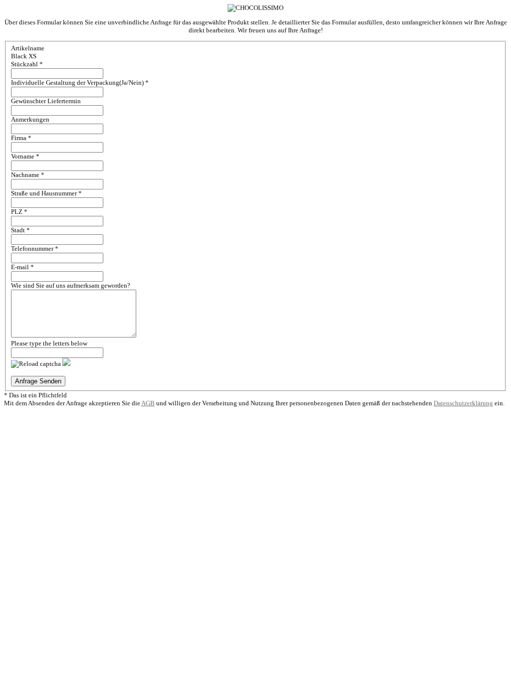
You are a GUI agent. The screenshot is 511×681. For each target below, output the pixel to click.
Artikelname (27, 48)
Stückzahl (27, 64)
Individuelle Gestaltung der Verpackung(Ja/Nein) (80, 82)
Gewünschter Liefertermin (46, 101)
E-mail (22, 267)
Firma (21, 138)
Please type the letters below (49, 343)
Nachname (27, 174)
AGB (148, 403)
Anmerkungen (30, 119)
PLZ (19, 211)
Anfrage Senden (38, 381)
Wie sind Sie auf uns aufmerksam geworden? (70, 285)
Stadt (20, 230)
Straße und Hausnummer (46, 193)
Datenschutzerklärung (463, 403)
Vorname (25, 156)
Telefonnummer (34, 248)
